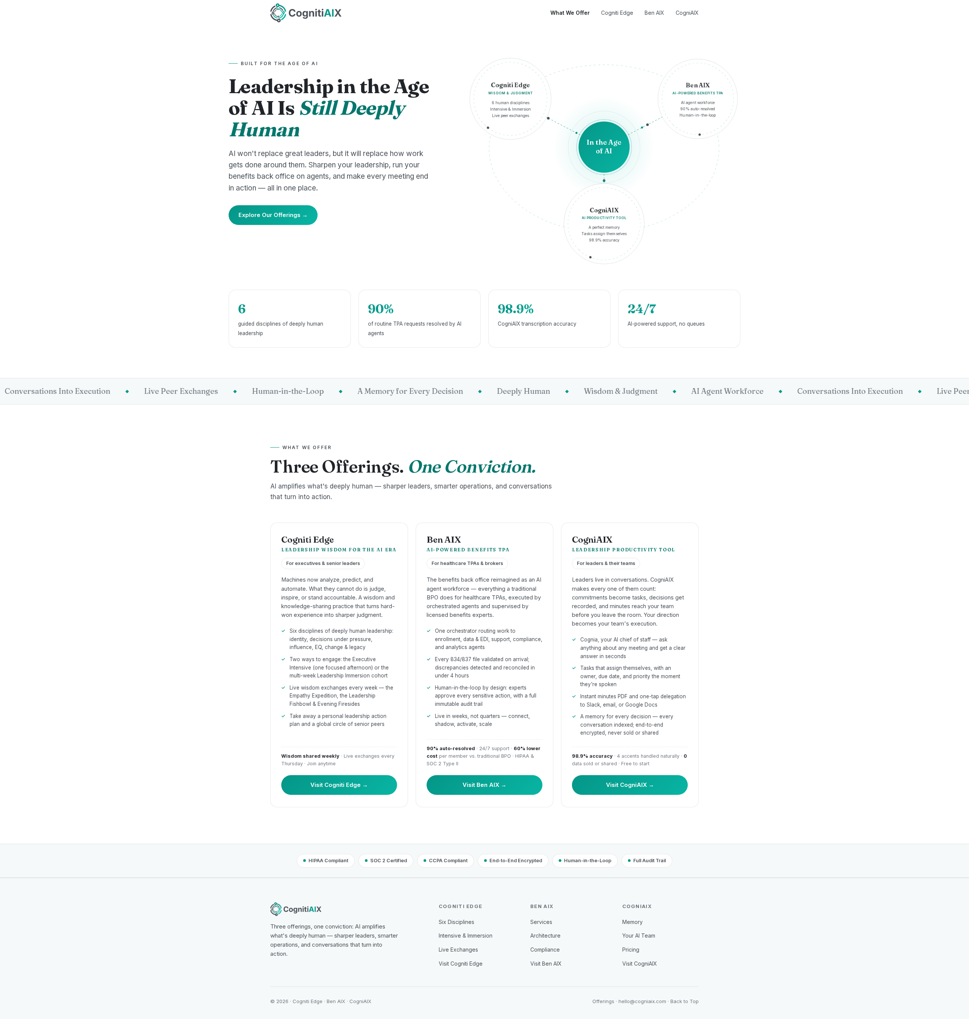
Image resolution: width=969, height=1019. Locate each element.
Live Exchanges (458, 949)
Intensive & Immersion (465, 935)
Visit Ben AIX (546, 963)
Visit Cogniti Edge (461, 963)
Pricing (630, 949)
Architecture (545, 935)
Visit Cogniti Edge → (339, 784)
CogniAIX (687, 12)
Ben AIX (654, 12)
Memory (632, 922)
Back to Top (684, 1001)
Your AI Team (638, 935)
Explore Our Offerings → (273, 214)
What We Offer (570, 12)
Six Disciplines (456, 922)
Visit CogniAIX (639, 963)
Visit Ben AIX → (484, 784)
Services (541, 922)
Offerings (603, 1001)
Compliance (545, 949)
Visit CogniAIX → (630, 784)
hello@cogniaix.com (642, 1001)
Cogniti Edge (617, 12)
